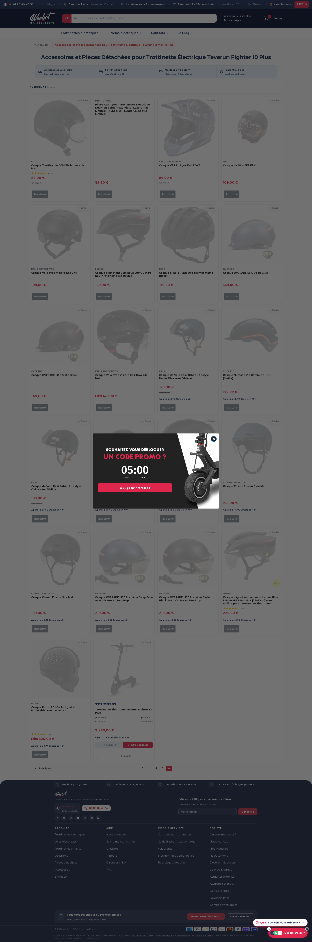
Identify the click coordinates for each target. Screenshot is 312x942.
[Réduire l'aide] (269, 929)
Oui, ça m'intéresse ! (135, 488)
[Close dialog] (213, 439)
